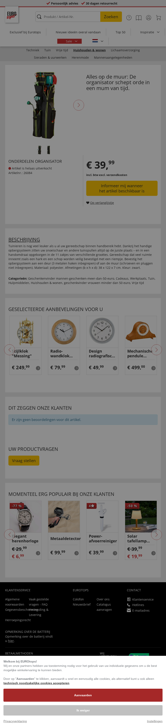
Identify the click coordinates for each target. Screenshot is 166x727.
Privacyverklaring (15, 721)
